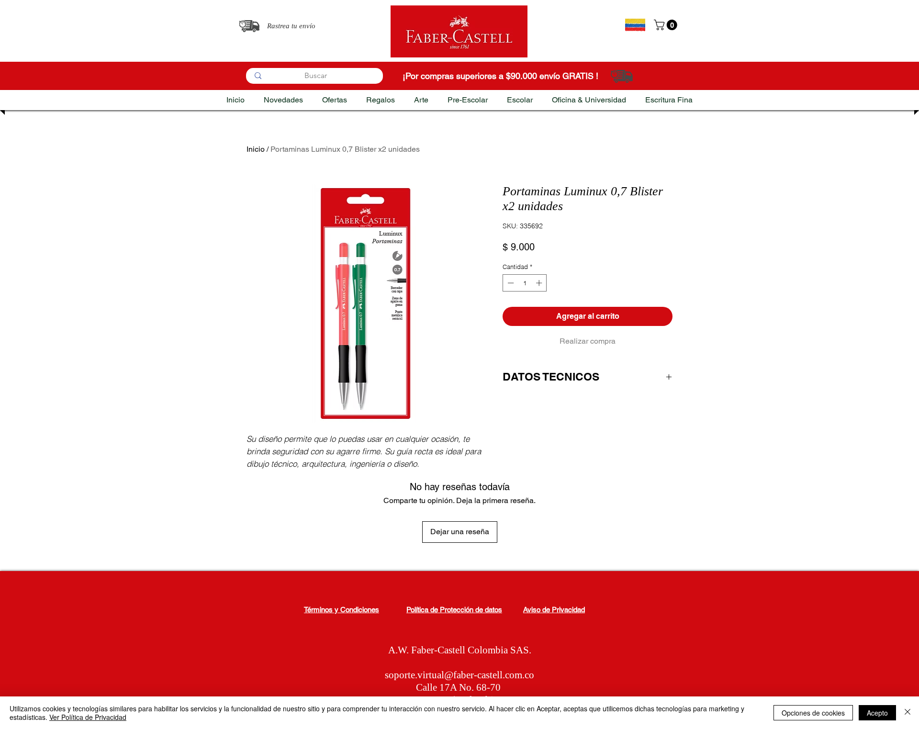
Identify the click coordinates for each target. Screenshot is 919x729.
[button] (667, 25)
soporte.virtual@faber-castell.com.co (459, 675)
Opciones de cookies (813, 713)
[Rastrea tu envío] (249, 26)
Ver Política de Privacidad (87, 717)
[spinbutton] (525, 283)
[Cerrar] (907, 712)
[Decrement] (510, 283)
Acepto (877, 713)
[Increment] (540, 283)
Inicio (256, 149)
